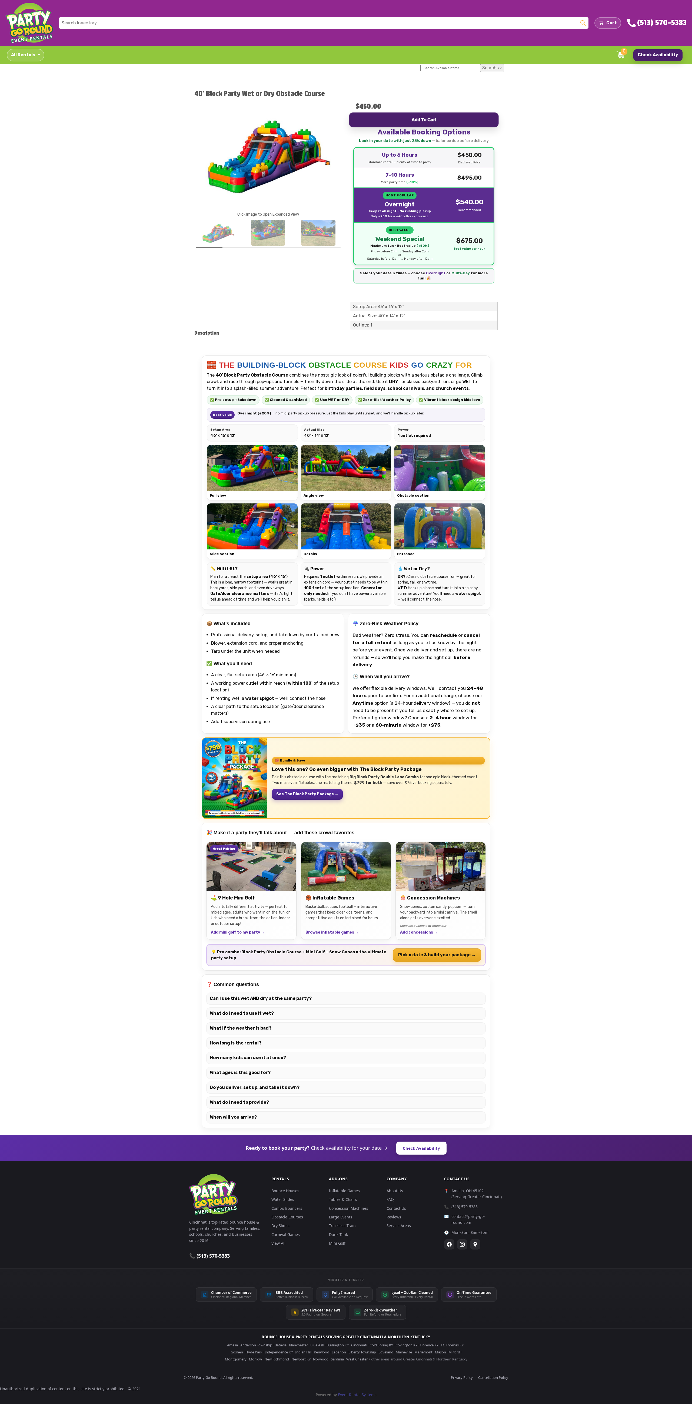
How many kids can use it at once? (248, 1057)
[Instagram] (462, 1244)
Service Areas (399, 1225)
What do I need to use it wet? (242, 1013)
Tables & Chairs (343, 1199)
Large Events (340, 1217)
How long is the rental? (235, 1043)
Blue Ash (317, 1345)
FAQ (390, 1199)
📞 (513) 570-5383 (209, 1256)
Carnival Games (285, 1234)
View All (278, 1243)
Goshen (237, 1352)
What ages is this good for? (240, 1072)
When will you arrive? (233, 1117)
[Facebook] (449, 1244)
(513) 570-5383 (464, 1206)
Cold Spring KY (381, 1345)
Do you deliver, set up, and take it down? (255, 1087)
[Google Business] (475, 1244)
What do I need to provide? (239, 1102)
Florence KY (429, 1345)
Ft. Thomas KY (452, 1345)
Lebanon (339, 1352)
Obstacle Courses (287, 1217)
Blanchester (298, 1345)
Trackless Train (342, 1225)
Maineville (404, 1352)
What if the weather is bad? (240, 1028)
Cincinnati (359, 1345)
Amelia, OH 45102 (467, 1190)
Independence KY (279, 1352)
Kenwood (321, 1352)
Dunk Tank (338, 1234)
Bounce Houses (285, 1190)
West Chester (357, 1359)
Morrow (255, 1359)
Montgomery (236, 1359)
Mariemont (423, 1352)
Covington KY (406, 1345)
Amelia (232, 1345)
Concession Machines (348, 1208)
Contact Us (396, 1208)
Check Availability (658, 54)
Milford (454, 1352)
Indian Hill (303, 1352)
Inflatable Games (344, 1190)
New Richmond (276, 1359)
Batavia (281, 1345)
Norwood (320, 1359)
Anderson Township (256, 1345)
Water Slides (282, 1199)
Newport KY (301, 1359)
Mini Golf (337, 1243)
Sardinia (337, 1359)
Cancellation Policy (493, 1377)
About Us (395, 1190)
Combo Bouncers (286, 1208)
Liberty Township (362, 1352)
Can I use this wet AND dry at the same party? (261, 998)
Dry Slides (280, 1225)
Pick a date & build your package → (437, 954)
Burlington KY (338, 1345)
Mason (440, 1352)
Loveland (385, 1352)
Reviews (394, 1217)
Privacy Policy (462, 1377)
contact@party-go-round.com (468, 1219)
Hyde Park (253, 1352)
